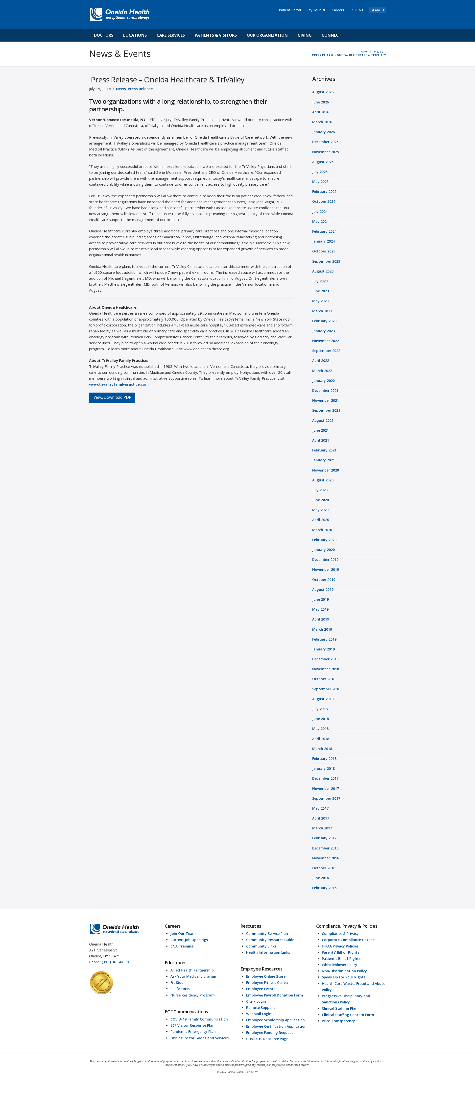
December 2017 (325, 778)
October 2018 (323, 678)
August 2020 (322, 480)
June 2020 (320, 500)
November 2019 (325, 569)
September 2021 (326, 410)
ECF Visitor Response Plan (192, 1025)
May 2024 (320, 221)
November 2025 (325, 151)
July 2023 (320, 281)
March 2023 (322, 311)
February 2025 (324, 191)
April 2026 (320, 112)
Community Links (261, 946)
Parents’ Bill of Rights (340, 952)
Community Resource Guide (270, 939)
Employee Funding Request (269, 1032)
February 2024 (324, 231)
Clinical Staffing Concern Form (348, 1014)
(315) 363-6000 (115, 961)
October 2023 (323, 251)
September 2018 (326, 689)
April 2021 (320, 440)
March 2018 (322, 748)
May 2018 (320, 728)
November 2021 (325, 400)
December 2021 (325, 390)
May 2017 (320, 808)
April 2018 (320, 738)
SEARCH (377, 10)
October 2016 (323, 868)
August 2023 (322, 271)
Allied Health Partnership (192, 970)
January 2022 (323, 380)
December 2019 (325, 559)
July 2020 (320, 490)
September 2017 (326, 798)
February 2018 (324, 758)
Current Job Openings (189, 939)
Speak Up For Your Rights (343, 977)
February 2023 (324, 321)
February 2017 (324, 838)
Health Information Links (268, 952)
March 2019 (322, 629)
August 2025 (322, 161)
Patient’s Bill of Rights (341, 958)
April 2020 (320, 519)
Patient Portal (290, 10)
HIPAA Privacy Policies (340, 946)
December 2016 (325, 848)
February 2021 (324, 450)
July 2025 (320, 171)
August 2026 (322, 92)
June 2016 (320, 877)
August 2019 (322, 589)
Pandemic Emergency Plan (193, 1031)
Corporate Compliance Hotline (348, 939)
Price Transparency (338, 1021)
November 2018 (325, 669)
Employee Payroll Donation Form (274, 995)
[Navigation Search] (351, 35)
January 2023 (323, 330)
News (121, 88)
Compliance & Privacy (340, 933)
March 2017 (322, 828)
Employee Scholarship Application (275, 1020)
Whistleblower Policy (339, 964)
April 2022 (320, 360)
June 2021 (320, 430)
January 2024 (323, 241)
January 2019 (323, 649)
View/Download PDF (112, 397)
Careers (338, 10)
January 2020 (323, 549)
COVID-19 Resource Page (267, 1038)
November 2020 (325, 470)
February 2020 (324, 539)
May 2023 (320, 301)
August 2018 (322, 699)
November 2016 (325, 858)
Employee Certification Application (276, 1026)
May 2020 (320, 509)
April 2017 (320, 818)
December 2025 (325, 141)
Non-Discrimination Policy (344, 971)
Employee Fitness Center (267, 982)
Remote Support (260, 1007)
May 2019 (320, 609)
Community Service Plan (267, 933)
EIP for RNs (180, 988)
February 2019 (324, 639)
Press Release (140, 88)
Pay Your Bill (316, 10)
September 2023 (326, 261)
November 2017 (325, 788)
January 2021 (323, 460)
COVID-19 (357, 10)
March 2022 (322, 370)
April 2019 (320, 619)
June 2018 (320, 718)
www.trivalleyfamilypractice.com (119, 384)
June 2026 (320, 102)
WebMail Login (258, 1013)
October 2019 (323, 579)
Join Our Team (183, 933)
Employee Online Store (265, 976)
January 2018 (323, 768)
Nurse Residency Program (192, 995)
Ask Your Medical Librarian (193, 976)
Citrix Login (256, 1001)
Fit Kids (176, 982)
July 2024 (320, 211)
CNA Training (181, 946)
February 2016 (324, 887)
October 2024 (323, 201)
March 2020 (322, 529)
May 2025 (320, 181)
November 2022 (325, 340)
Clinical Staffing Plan (339, 1008)
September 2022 (326, 350)
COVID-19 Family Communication (199, 1019)
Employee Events (260, 988)
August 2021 (322, 420)
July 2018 (320, 708)
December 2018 (325, 659)
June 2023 (320, 291)
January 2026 (323, 131)
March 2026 (322, 122)
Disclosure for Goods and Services (199, 1038)
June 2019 (320, 599)
